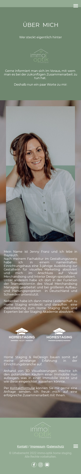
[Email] (47, 464)
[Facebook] (34, 464)
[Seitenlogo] (40, 430)
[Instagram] (40, 464)
